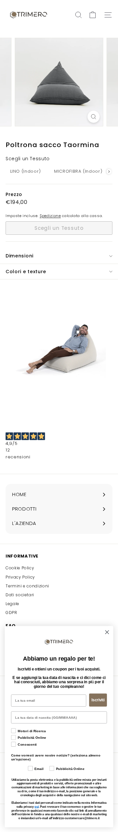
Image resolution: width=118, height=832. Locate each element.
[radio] (25, 171)
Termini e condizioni (27, 586)
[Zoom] (94, 117)
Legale (12, 603)
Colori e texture (26, 271)
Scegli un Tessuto (28, 158)
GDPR (11, 612)
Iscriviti (98, 700)
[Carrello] (92, 15)
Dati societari (20, 595)
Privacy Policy (20, 577)
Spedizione (50, 215)
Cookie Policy (20, 568)
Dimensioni (19, 255)
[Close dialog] (107, 632)
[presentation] (109, 171)
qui (36, 806)
